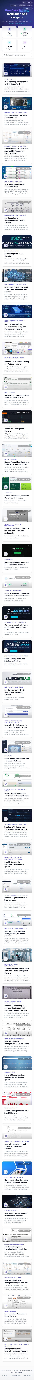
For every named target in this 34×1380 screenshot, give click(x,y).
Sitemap (4, 1375)
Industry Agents (15, 1375)
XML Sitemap (28, 1375)
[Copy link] (29, 65)
